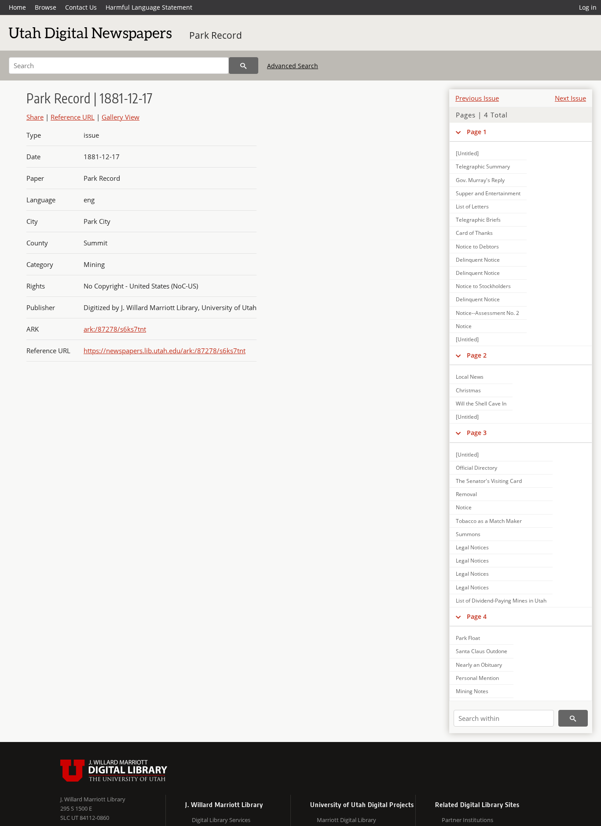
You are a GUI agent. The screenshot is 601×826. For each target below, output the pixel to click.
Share (35, 117)
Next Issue (570, 98)
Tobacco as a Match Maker (489, 521)
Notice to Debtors (477, 246)
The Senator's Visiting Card (489, 481)
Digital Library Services (221, 820)
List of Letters (472, 206)
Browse (45, 7)
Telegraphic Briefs (478, 219)
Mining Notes (472, 691)
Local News (470, 376)
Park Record (215, 35)
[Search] (243, 65)
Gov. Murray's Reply (480, 180)
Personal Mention (477, 678)
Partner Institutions (467, 820)
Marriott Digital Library (346, 820)
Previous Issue (477, 98)
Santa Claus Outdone (481, 651)
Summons (468, 534)
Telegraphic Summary (483, 166)
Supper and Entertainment (488, 193)
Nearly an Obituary (479, 665)
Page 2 (477, 355)
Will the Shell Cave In (481, 403)
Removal (466, 494)
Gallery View (120, 117)
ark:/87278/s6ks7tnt (115, 329)
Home (17, 7)
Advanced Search (292, 66)
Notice (464, 326)
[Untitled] (467, 153)
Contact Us (81, 7)
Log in (588, 7)
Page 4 (477, 616)
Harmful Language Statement (149, 7)
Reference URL (73, 117)
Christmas (468, 390)
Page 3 (477, 432)
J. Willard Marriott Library (92, 799)
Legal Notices (472, 547)
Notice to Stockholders (483, 286)
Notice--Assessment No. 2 (487, 313)
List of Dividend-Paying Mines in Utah (501, 600)
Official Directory (476, 467)
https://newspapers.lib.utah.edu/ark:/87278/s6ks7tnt (165, 350)
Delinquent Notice (478, 259)
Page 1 (477, 132)
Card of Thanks (474, 233)
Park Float (468, 638)
